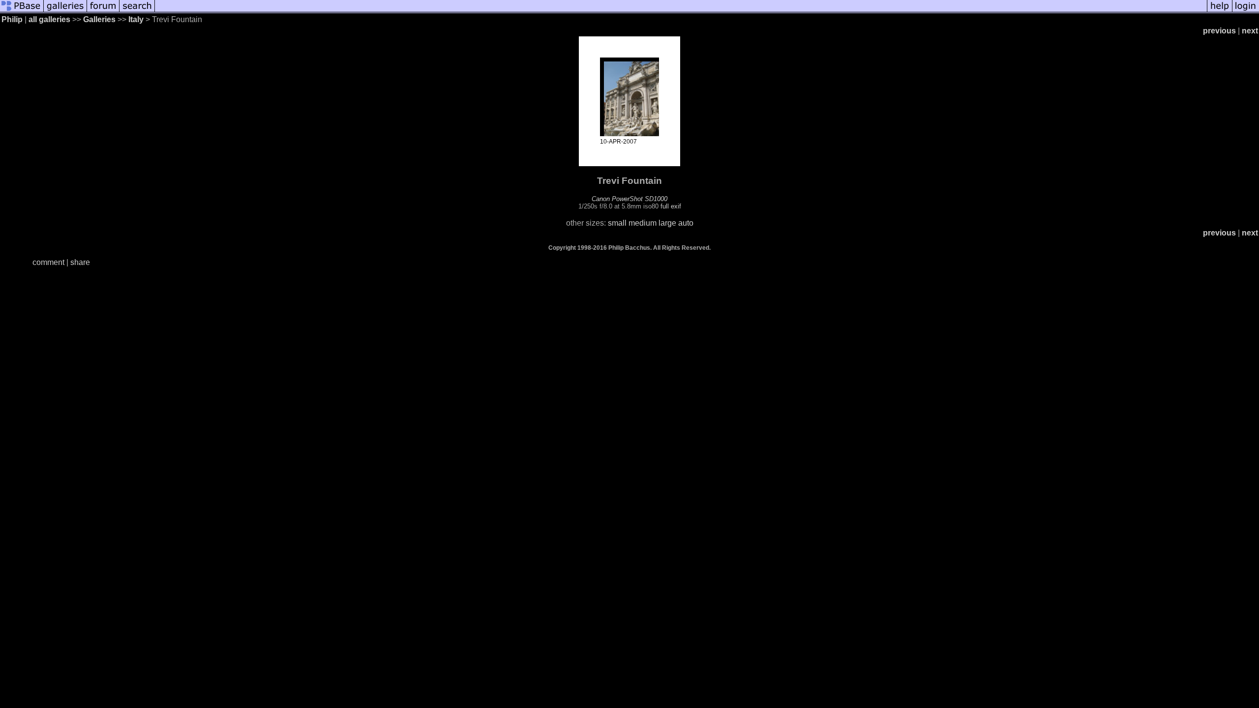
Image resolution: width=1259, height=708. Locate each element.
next (1250, 31)
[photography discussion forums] (103, 11)
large (667, 223)
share (80, 262)
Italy (136, 19)
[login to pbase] (1245, 11)
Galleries (99, 19)
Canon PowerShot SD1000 (629, 199)
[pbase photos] (22, 11)
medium (643, 223)
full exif (670, 206)
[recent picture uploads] (65, 11)
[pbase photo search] (137, 11)
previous (1219, 31)
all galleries (49, 19)
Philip (12, 19)
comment (48, 262)
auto (685, 223)
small (617, 223)
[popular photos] (681, 11)
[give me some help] (1219, 11)
